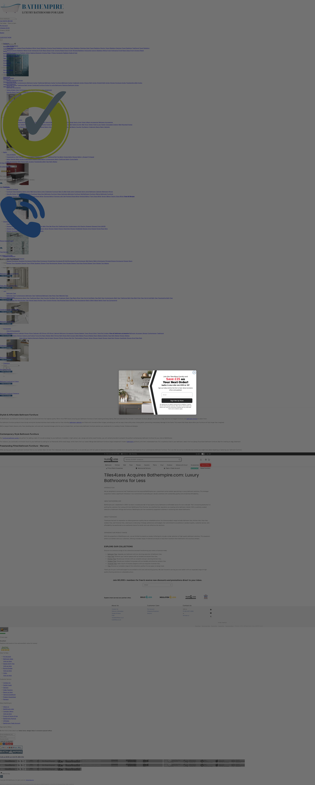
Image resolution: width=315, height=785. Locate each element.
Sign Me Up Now (177, 400)
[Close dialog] (194, 372)
